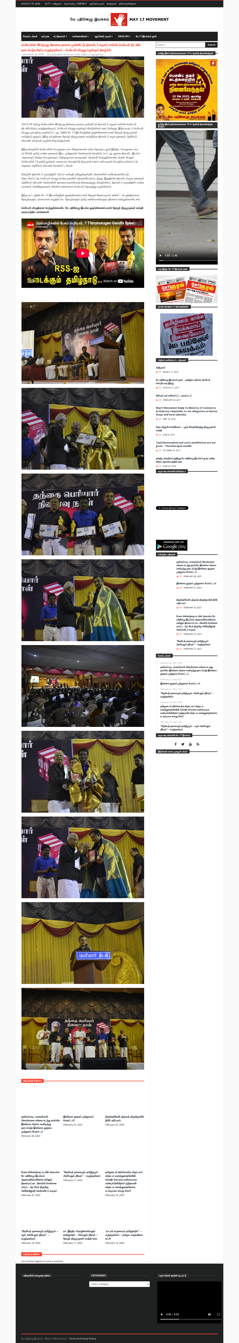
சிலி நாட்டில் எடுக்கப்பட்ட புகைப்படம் (174, 395)
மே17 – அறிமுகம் (53, 3)
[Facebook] (175, 744)
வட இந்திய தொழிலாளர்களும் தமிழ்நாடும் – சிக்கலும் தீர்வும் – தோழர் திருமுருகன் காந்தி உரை (80, 1235)
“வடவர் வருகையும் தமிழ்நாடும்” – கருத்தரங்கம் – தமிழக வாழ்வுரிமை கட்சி (124, 1235)
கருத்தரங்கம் (56, 54)
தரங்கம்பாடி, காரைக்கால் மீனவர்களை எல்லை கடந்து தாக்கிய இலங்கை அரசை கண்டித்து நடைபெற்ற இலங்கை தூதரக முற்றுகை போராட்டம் (40, 1124)
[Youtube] (190, 744)
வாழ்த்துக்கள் (96, 54)
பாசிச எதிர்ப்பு (81, 54)
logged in (39, 1261)
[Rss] (197, 744)
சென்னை (69, 54)
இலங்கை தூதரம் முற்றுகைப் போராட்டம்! (196, 583)
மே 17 (159, 372)
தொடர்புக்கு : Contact (75, 3)
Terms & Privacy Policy (82, 1338)
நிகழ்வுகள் (112, 3)
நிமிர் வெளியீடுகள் (127, 3)
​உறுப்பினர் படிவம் (96, 3)
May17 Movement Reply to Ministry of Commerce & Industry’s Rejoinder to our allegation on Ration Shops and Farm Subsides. (186, 411)
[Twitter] (182, 744)
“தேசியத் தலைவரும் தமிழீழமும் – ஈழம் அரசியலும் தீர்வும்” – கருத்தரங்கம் (39, 1235)
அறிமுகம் (160, 367)
